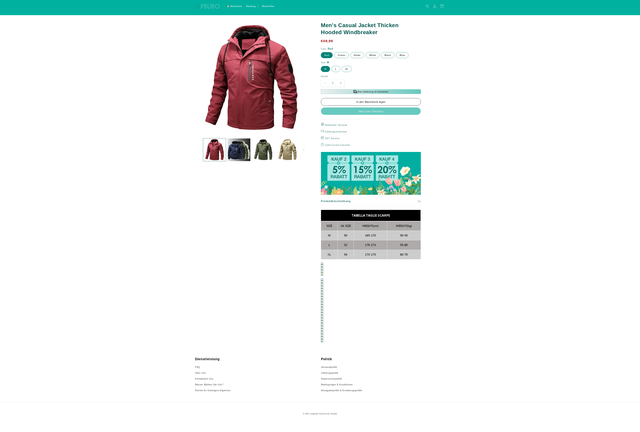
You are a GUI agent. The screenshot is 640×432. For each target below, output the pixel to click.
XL (346, 69)
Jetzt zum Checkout (370, 111)
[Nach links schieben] (198, 149)
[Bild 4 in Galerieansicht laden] (287, 149)
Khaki (357, 55)
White (372, 55)
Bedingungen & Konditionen (337, 384)
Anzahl (324, 76)
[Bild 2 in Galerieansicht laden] (239, 149)
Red (326, 55)
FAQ (197, 367)
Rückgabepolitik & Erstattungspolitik (341, 390)
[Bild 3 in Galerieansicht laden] (263, 149)
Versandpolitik (329, 367)
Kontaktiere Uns (204, 378)
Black (387, 55)
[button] (252, 6)
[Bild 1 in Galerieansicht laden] (214, 149)
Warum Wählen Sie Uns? (209, 384)
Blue (402, 55)
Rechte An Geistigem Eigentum (213, 390)
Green (341, 55)
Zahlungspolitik (329, 373)
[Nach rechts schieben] (304, 149)
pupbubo (314, 414)
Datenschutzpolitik (331, 378)
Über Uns (200, 373)
